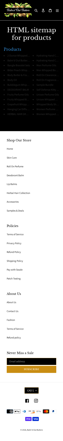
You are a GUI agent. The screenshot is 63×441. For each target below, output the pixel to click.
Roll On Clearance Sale (48, 75)
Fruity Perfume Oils (18, 94)
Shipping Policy (15, 260)
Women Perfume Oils (48, 109)
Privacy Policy (14, 243)
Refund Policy (14, 252)
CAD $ (30, 390)
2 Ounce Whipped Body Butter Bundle (28, 55)
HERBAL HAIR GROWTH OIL (22, 114)
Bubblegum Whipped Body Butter (26, 85)
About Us (11, 302)
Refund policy (14, 337)
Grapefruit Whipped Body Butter (25, 104)
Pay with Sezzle (15, 269)
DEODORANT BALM (18, 89)
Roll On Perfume (15, 166)
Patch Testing (14, 278)
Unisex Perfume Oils (47, 94)
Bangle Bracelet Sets (18, 65)
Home (10, 148)
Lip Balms (12, 184)
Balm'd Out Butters (35, 430)
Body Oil (12, 80)
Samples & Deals (15, 210)
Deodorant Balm (15, 175)
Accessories (13, 201)
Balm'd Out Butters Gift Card (23, 60)
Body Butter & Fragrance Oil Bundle (27, 75)
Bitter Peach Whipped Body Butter (26, 70)
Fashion (11, 319)
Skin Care (12, 157)
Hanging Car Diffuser (18, 109)
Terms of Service (15, 234)
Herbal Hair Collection (18, 193)
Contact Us (12, 311)
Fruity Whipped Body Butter (22, 99)
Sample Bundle (44, 85)
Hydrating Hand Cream (49, 55)
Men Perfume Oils (46, 65)
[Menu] (57, 10)
